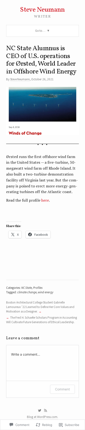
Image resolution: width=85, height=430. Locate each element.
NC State (26, 288)
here (45, 200)
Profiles (37, 288)
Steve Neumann (42, 9)
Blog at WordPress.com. (42, 417)
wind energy (45, 292)
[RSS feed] (45, 410)
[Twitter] (39, 410)
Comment (62, 389)
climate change (27, 292)
